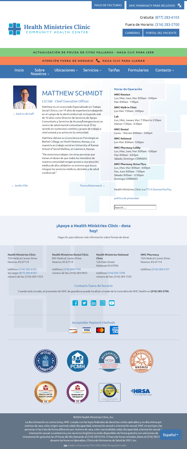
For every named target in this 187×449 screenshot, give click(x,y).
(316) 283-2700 (167, 24)
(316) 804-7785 (72, 269)
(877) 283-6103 (167, 17)
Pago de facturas (108, 5)
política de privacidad (126, 198)
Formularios (138, 69)
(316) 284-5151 (160, 269)
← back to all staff (23, 113)
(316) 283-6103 (28, 269)
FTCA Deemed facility (158, 189)
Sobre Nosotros (39, 71)
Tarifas (114, 69)
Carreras (132, 32)
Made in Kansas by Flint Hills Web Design (91, 445)
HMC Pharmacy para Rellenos (152, 5)
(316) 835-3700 (116, 272)
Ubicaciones (65, 69)
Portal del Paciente (161, 32)
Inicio (19, 69)
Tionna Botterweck (92, 185)
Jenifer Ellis (19, 185)
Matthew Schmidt (72, 93)
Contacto (163, 69)
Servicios (91, 69)
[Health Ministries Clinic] (49, 29)
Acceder (122, 445)
